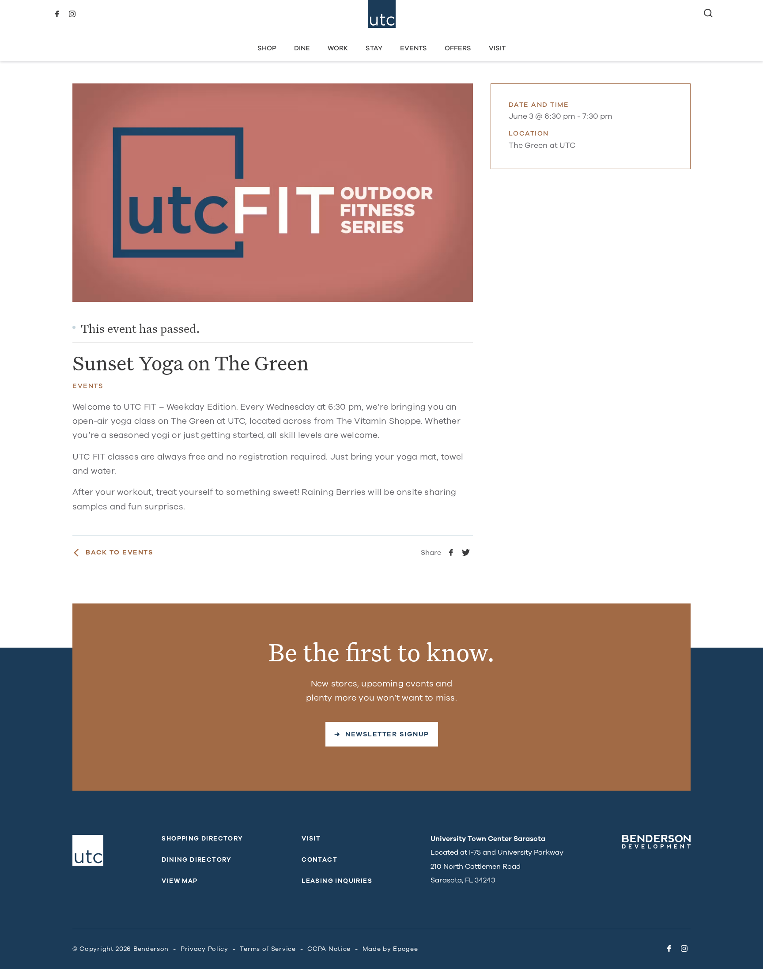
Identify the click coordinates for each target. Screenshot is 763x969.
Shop (266, 48)
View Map (179, 881)
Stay (374, 48)
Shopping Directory (202, 838)
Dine (302, 48)
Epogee (405, 949)
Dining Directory (196, 860)
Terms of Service (267, 949)
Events (413, 48)
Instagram (72, 14)
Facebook (57, 14)
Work (338, 48)
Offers (458, 48)
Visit (497, 48)
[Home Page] (382, 14)
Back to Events (119, 552)
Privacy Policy (204, 949)
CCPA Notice (329, 949)
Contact (319, 860)
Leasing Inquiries (337, 881)
